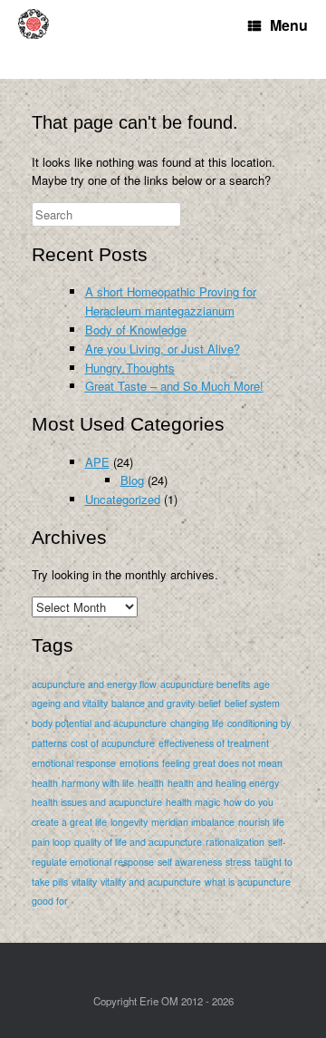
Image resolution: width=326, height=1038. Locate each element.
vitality (84, 881)
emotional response (74, 763)
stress (238, 861)
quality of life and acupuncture (138, 842)
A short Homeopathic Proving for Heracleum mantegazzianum (170, 301)
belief (209, 703)
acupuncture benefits (205, 684)
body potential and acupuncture (99, 723)
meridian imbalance (193, 822)
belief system (252, 703)
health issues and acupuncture (97, 802)
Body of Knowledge (136, 329)
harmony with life (98, 783)
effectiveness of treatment (213, 743)
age (262, 684)
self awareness (190, 861)
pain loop (51, 842)
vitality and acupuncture (151, 881)
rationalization (235, 842)
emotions (139, 763)
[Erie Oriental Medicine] (40, 39)
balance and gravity (153, 703)
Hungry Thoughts (130, 367)
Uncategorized (122, 499)
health (151, 783)
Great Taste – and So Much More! (174, 385)
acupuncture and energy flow (94, 684)
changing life (197, 723)
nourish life (261, 822)
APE (97, 461)
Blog (132, 480)
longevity (129, 822)
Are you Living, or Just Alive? (162, 348)
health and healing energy (223, 783)
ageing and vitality (70, 703)
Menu (289, 25)
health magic (193, 802)
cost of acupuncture (113, 743)
